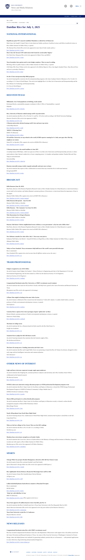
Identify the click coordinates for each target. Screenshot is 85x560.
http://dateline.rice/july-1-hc (14, 120)
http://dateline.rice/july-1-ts (14, 255)
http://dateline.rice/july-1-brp (15, 408)
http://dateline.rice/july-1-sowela (16, 394)
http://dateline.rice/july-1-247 (15, 479)
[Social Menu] (65, 6)
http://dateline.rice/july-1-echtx (15, 173)
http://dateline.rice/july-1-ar (14, 342)
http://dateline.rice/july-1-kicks (15, 490)
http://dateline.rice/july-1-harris (15, 243)
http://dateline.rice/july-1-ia (14, 331)
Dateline (50, 552)
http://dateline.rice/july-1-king (15, 71)
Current (28, 552)
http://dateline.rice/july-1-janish (15, 467)
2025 (80, 16)
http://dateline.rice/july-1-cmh (15, 128)
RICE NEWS (66, 16)
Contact (55, 552)
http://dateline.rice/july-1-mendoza (16, 446)
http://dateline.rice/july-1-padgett (16, 278)
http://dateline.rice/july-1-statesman (16, 510)
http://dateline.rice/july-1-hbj (15, 517)
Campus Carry (77, 555)
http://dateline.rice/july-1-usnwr (15, 88)
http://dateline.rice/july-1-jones (15, 50)
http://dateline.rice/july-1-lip (14, 420)
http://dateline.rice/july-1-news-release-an (18, 542)
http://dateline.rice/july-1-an (14, 292)
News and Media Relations (22, 8)
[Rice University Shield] (7, 6)
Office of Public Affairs (16, 10)
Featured (34, 552)
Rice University (16, 5)
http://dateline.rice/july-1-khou (15, 135)
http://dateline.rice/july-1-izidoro (16, 307)
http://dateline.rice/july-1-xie (14, 379)
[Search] (71, 6)
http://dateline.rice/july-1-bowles (16, 109)
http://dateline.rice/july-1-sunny (15, 144)
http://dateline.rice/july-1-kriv (15, 498)
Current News (74, 16)
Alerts (45, 552)
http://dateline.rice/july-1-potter (15, 219)
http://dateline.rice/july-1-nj (14, 432)
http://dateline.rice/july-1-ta (14, 357)
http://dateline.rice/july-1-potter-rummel (18, 198)
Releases (39, 552)
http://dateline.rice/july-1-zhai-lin (16, 161)
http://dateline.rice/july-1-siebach (16, 319)
